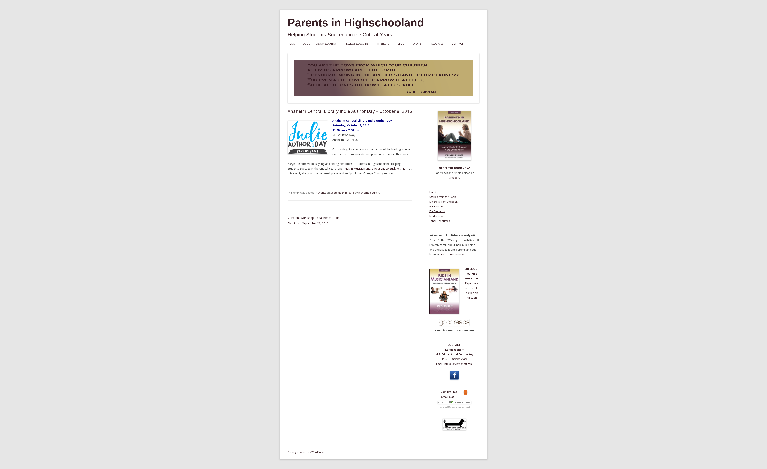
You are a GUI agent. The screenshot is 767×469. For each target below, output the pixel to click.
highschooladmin (368, 192)
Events (417, 43)
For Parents (436, 206)
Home (291, 43)
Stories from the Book (442, 197)
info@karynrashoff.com (458, 364)
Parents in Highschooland (356, 22)
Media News (436, 216)
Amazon (454, 177)
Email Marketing (450, 407)
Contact (457, 43)
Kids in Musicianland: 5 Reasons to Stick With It (374, 168)
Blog (401, 43)
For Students (437, 211)
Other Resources (439, 221)
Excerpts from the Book (443, 201)
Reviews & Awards (357, 43)
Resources (436, 43)
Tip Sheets (383, 43)
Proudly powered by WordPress (306, 452)
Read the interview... (453, 254)
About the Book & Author (320, 43)
